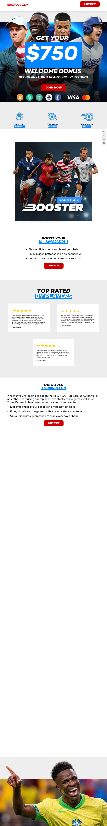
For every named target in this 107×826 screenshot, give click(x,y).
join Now (53, 423)
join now (89, 4)
